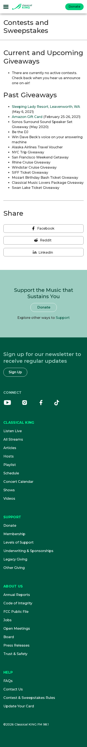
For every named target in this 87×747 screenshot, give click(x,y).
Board (8, 637)
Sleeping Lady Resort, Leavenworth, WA (46, 107)
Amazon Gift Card (27, 117)
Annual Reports (16, 595)
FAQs (8, 681)
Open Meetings (16, 629)
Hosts (8, 456)
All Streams (13, 439)
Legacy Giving (15, 559)
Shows (9, 490)
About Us (13, 586)
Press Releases (16, 645)
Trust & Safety (15, 654)
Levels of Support (18, 542)
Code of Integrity (17, 603)
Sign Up (15, 372)
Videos (9, 499)
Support (63, 318)
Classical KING (18, 423)
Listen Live (12, 431)
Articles (9, 448)
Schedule (11, 473)
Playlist (9, 465)
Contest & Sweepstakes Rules (29, 698)
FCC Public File (16, 612)
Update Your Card (18, 706)
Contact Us (13, 689)
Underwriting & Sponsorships (28, 551)
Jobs (7, 620)
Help (8, 672)
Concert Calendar (18, 482)
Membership (14, 534)
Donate (74, 6)
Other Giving (14, 568)
